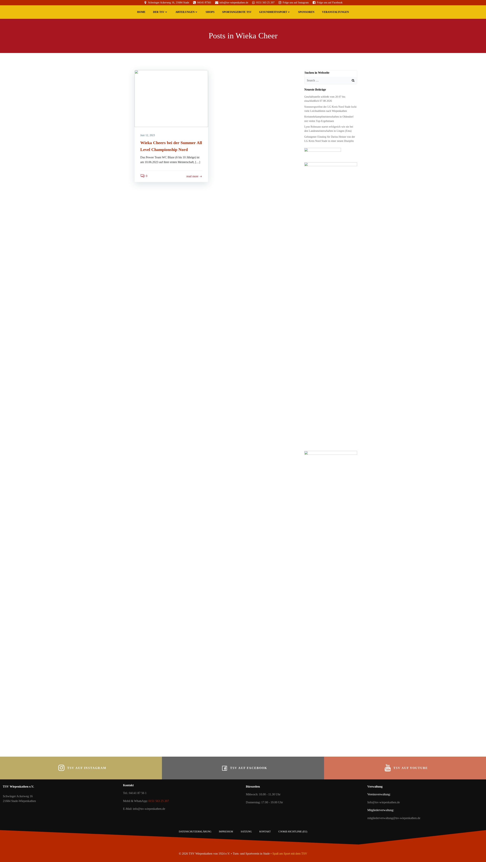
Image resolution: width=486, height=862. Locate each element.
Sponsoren (306, 12)
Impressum (226, 831)
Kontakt (265, 831)
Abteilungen (185, 12)
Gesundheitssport (273, 12)
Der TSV (158, 12)
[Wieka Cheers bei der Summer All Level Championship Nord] (171, 98)
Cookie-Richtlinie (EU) (292, 831)
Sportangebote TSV (237, 12)
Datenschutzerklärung (195, 831)
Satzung (246, 831)
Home (141, 12)
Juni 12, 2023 (147, 135)
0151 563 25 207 (158, 801)
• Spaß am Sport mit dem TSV (289, 853)
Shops (210, 12)
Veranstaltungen (335, 12)
